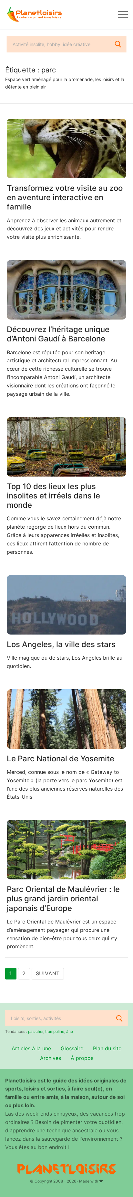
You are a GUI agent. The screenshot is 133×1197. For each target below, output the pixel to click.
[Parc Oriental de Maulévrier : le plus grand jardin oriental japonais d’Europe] (66, 849)
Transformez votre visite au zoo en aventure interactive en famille (65, 197)
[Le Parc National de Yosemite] (66, 719)
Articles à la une (31, 1048)
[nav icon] (123, 14)
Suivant (48, 973)
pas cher (35, 1031)
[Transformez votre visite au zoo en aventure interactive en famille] (66, 148)
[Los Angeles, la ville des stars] (66, 605)
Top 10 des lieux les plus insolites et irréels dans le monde (53, 496)
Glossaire (72, 1048)
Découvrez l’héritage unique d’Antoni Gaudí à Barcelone (58, 334)
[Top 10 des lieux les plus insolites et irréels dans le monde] (66, 447)
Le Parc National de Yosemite (60, 758)
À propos (82, 1058)
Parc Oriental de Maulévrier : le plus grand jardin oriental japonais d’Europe (63, 899)
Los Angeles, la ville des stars (61, 644)
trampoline (54, 1031)
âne (69, 1031)
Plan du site (107, 1048)
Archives (50, 1058)
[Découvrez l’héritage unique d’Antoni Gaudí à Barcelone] (66, 290)
